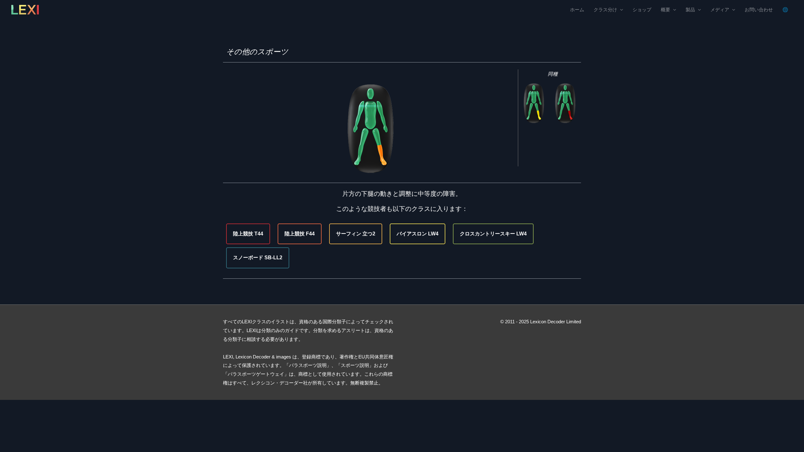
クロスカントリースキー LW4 (493, 233)
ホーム (577, 9)
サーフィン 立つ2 (355, 233)
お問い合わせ (759, 9)
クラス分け (605, 9)
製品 (690, 9)
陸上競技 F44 (300, 233)
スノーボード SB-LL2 (257, 257)
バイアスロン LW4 (417, 233)
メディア (719, 9)
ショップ (642, 9)
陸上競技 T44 (248, 233)
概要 (665, 9)
